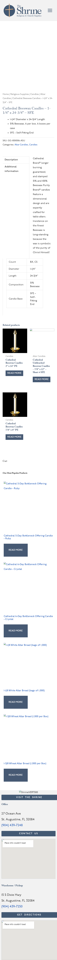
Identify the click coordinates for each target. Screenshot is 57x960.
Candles (34, 94)
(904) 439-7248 (12, 825)
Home (6, 94)
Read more (14, 373)
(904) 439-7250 (12, 906)
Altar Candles (21, 145)
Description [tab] (11, 160)
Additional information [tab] (11, 169)
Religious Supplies (19, 94)
